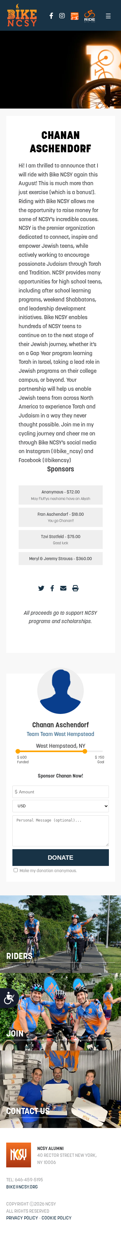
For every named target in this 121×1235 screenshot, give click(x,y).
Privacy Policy (22, 1218)
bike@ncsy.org (22, 1187)
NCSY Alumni (50, 1148)
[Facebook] (52, 588)
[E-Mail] (63, 588)
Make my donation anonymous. (48, 870)
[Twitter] (41, 588)
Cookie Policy (57, 1218)
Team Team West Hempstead (60, 734)
